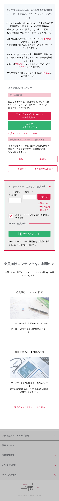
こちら (23, 67)
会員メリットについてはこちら (22, 133)
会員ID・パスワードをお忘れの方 (44, 206)
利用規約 (48, 39)
